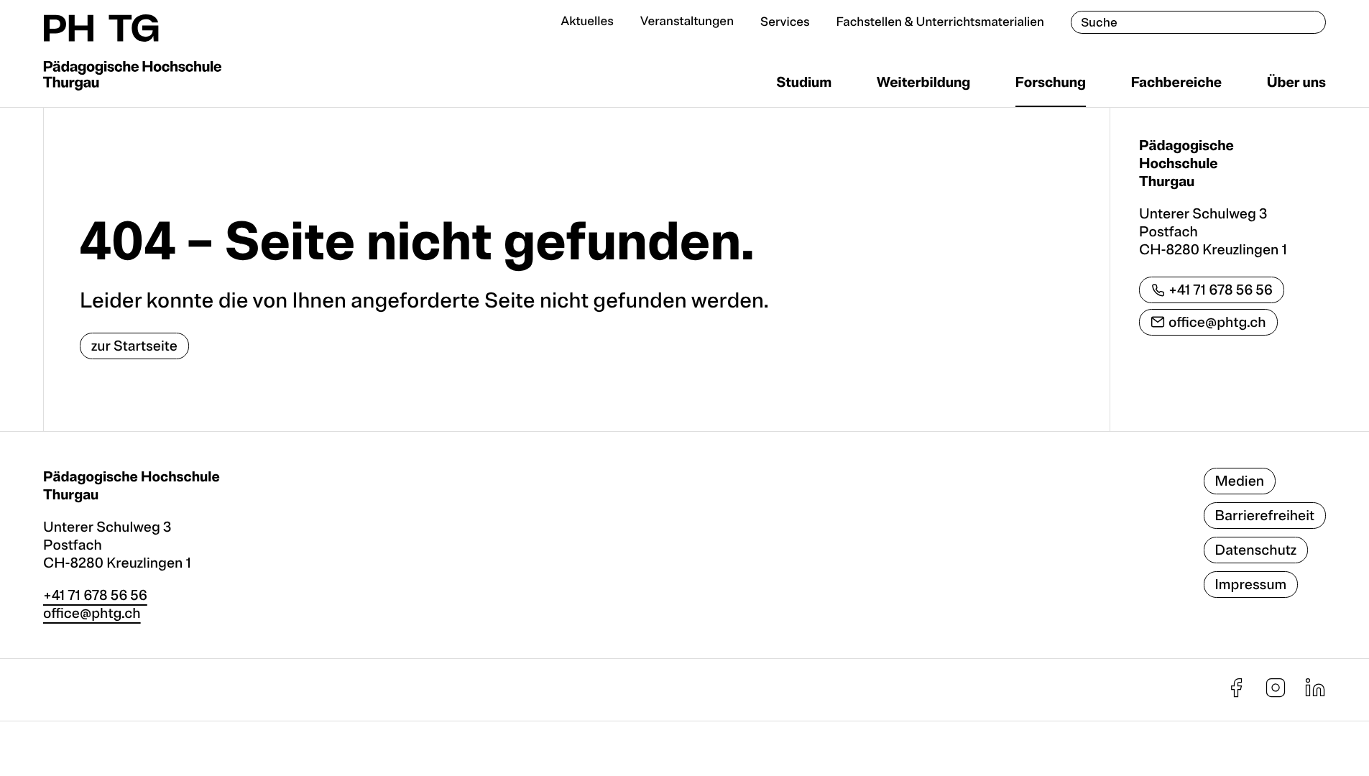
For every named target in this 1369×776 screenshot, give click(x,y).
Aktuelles (587, 21)
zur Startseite (134, 346)
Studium (803, 82)
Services (785, 22)
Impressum (1251, 584)
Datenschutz (1255, 550)
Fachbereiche (1176, 82)
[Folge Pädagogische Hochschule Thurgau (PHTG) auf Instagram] (1275, 694)
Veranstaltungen (687, 21)
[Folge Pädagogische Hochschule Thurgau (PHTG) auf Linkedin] (1315, 694)
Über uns (1296, 82)
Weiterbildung (924, 82)
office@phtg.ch (1217, 322)
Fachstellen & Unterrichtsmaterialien (940, 22)
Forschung (1050, 82)
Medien (1240, 481)
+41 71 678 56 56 (1221, 290)
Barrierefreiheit (1264, 516)
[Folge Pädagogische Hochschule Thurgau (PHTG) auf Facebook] (1236, 694)
